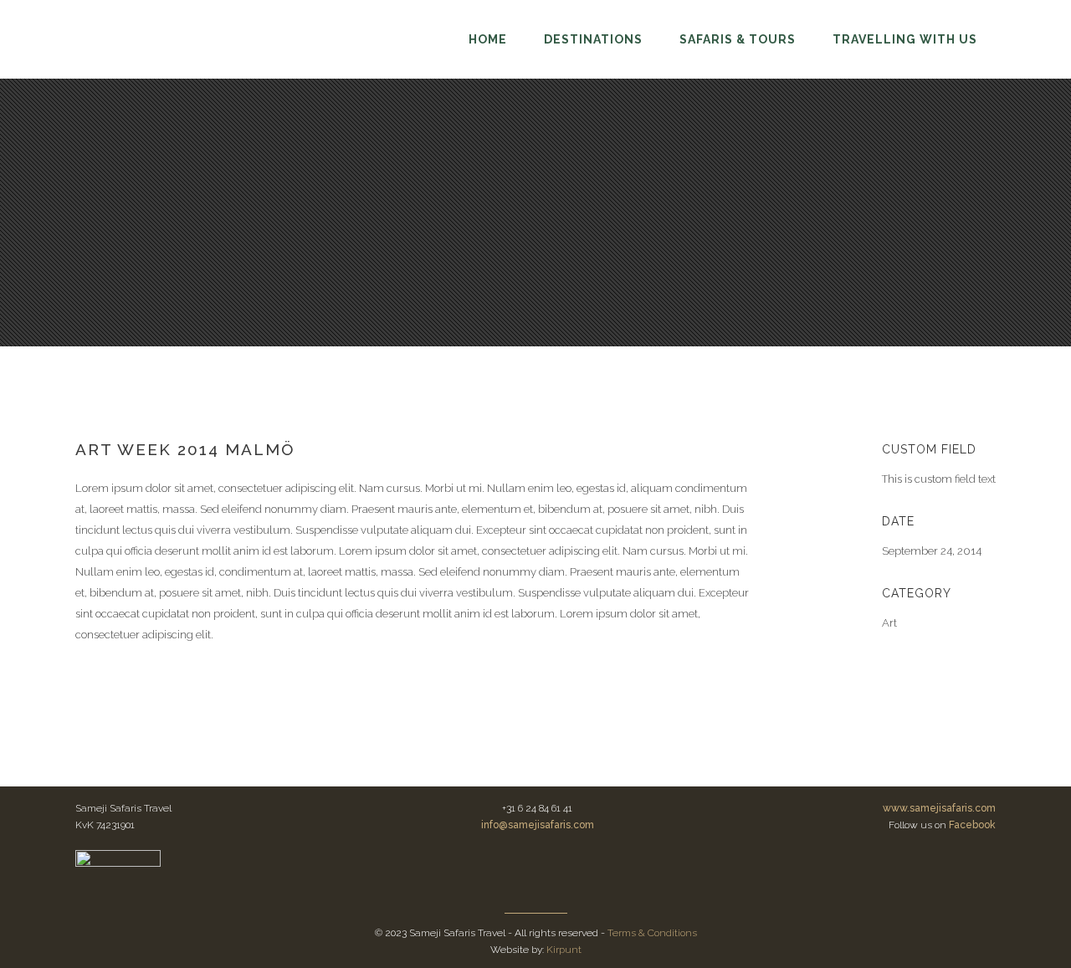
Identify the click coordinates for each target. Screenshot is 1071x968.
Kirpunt (564, 949)
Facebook (972, 825)
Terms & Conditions (652, 933)
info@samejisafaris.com (537, 825)
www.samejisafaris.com (939, 808)
